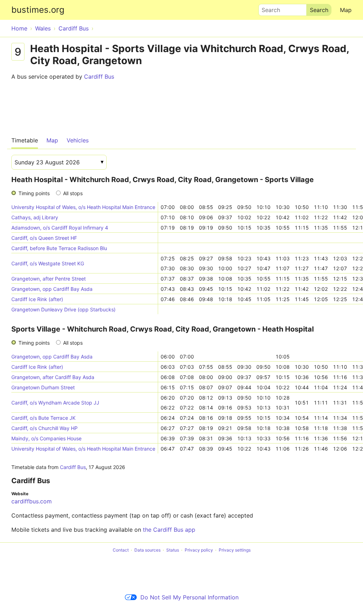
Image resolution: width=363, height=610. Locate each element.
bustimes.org (38, 10)
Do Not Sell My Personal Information (189, 597)
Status (172, 550)
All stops (73, 193)
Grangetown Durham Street (43, 387)
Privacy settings (235, 550)
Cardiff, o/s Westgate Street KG (47, 263)
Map (346, 9)
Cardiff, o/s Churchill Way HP (44, 428)
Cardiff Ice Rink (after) (37, 299)
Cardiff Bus (99, 76)
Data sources (147, 550)
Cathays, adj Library (34, 217)
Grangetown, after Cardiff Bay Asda (52, 377)
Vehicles (78, 140)
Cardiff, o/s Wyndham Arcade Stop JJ (55, 403)
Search (267, 8)
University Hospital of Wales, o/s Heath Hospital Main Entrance (83, 207)
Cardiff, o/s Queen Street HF (44, 238)
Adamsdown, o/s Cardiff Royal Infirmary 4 (59, 228)
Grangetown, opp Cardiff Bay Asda (52, 289)
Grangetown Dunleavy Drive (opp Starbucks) (63, 309)
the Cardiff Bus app (169, 529)
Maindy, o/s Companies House (46, 438)
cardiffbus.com (31, 501)
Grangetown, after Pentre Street (48, 279)
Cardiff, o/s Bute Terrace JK (43, 418)
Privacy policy (199, 550)
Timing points (34, 193)
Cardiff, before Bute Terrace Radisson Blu (59, 248)
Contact (121, 550)
